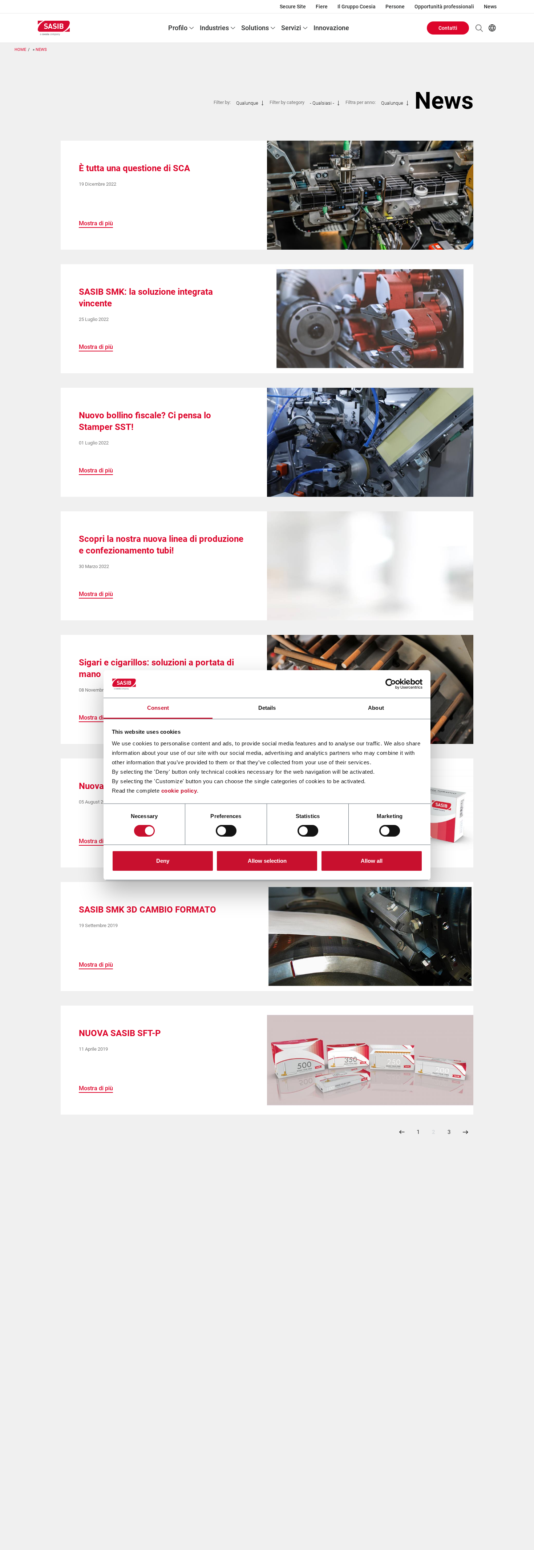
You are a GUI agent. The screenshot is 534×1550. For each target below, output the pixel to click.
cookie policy (179, 791)
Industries (214, 28)
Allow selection (267, 861)
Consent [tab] (158, 708)
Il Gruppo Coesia (356, 6)
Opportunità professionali (444, 6)
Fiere (322, 6)
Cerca (479, 28)
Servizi (291, 28)
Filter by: (222, 102)
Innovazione (331, 28)
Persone (395, 6)
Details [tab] (267, 708)
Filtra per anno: (360, 102)
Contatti (447, 28)
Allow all (372, 861)
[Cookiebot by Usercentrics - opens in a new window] (390, 684)
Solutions (255, 28)
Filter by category (287, 102)
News (490, 6)
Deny (162, 861)
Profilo (177, 28)
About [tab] (376, 708)
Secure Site (293, 6)
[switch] (226, 831)
